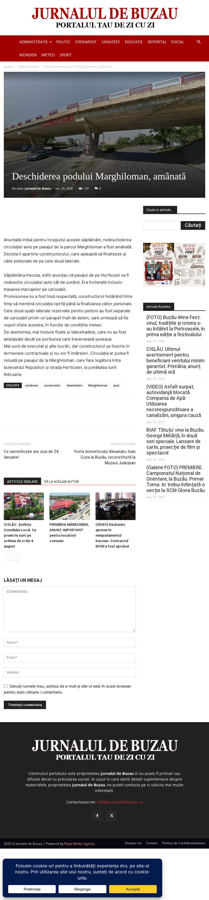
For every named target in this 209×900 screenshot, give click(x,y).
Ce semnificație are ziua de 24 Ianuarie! (31, 454)
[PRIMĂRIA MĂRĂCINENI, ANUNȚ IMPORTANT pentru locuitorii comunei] (70, 506)
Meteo (48, 54)
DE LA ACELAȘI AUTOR (61, 482)
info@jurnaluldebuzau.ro (120, 802)
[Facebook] (44, 220)
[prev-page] (7, 557)
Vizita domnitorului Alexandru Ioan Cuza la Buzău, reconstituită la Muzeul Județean (105, 457)
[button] (198, 42)
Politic (63, 41)
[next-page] (16, 557)
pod (116, 385)
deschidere (74, 385)
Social (177, 41)
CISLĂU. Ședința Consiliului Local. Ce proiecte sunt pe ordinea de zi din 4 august (20, 535)
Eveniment (86, 41)
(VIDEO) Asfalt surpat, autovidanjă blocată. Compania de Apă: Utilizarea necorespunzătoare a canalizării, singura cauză (173, 401)
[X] (56, 220)
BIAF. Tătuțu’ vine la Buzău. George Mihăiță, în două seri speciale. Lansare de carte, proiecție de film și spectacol (175, 441)
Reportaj (157, 41)
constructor (52, 385)
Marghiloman (97, 385)
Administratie (33, 41)
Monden (28, 54)
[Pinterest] (69, 220)
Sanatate (111, 41)
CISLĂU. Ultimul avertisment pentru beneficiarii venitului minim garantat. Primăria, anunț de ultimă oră (175, 360)
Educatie (134, 41)
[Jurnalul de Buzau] (104, 18)
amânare (31, 385)
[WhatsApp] (81, 220)
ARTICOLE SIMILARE (22, 482)
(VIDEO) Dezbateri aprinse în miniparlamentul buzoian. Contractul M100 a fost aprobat (112, 535)
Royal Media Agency (79, 843)
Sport (66, 54)
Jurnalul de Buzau (38, 188)
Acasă (8, 66)
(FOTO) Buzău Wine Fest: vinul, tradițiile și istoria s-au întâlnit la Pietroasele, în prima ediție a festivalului (175, 325)
